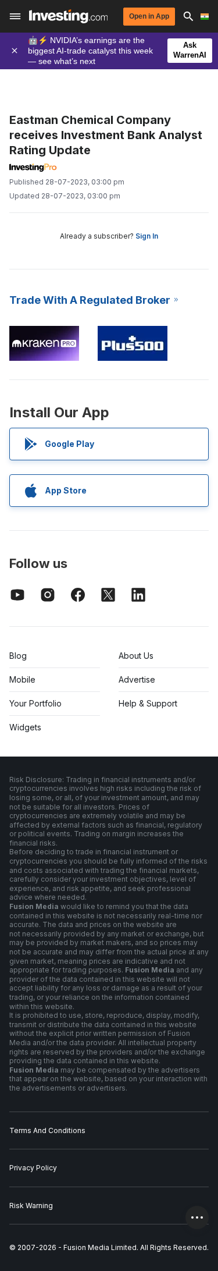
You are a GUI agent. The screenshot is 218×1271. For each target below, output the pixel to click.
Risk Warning (31, 1205)
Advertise (137, 679)
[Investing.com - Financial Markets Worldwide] (68, 16)
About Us (136, 656)
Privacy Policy (33, 1167)
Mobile (22, 679)
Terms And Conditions (47, 1130)
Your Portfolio (35, 703)
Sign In (146, 236)
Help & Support (148, 703)
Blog (18, 656)
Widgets (25, 727)
